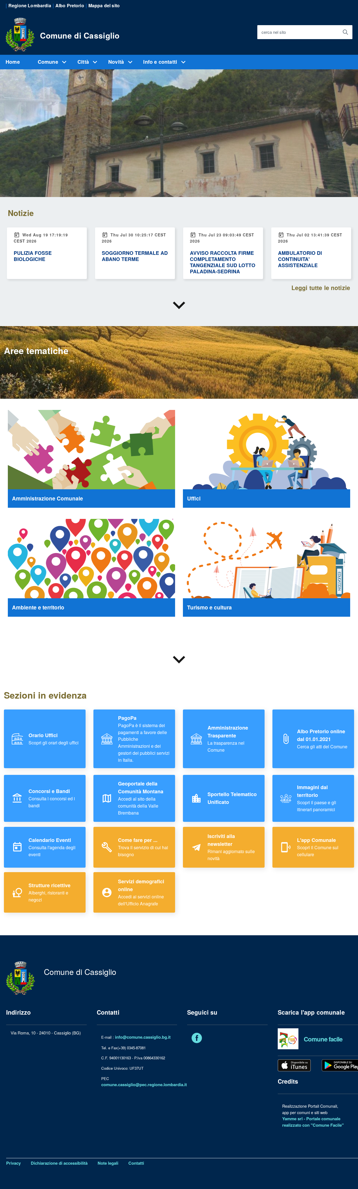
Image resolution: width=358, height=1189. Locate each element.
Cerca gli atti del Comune (322, 739)
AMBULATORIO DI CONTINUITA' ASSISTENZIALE (300, 259)
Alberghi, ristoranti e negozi (49, 892)
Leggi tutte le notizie (320, 287)
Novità (116, 61)
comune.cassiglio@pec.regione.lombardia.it (144, 1084)
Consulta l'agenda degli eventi (52, 847)
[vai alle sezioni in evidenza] (179, 305)
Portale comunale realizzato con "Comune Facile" (313, 1122)
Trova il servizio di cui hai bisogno (143, 847)
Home (13, 61)
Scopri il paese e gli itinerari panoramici (316, 798)
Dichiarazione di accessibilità (59, 1163)
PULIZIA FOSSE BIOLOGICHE (33, 255)
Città (83, 61)
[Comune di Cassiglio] (20, 33)
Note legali (108, 1163)
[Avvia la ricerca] (345, 32)
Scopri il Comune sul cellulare (317, 847)
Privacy (13, 1163)
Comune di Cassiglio (79, 35)
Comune (49, 61)
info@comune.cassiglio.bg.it (143, 1037)
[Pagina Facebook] (197, 1039)
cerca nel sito (274, 32)
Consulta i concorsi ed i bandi (52, 798)
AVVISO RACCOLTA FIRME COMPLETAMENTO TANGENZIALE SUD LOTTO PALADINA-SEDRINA (222, 262)
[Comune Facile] (288, 1038)
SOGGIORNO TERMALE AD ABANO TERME (135, 255)
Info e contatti (160, 61)
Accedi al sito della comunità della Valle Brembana (140, 798)
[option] (179, 112)
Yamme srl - (294, 1119)
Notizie (21, 213)
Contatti (136, 1163)
